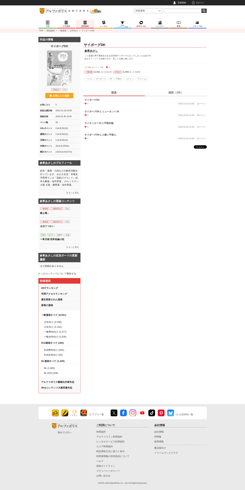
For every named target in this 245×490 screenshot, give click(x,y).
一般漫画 (62, 30)
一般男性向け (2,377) (55, 331)
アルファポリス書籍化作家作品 (57, 382)
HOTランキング (49, 288)
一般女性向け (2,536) (55, 336)
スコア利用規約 (104, 446)
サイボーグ (101, 79)
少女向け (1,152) (53, 327)
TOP (41, 30)
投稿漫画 (51, 30)
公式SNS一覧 (186, 414)
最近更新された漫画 (51, 299)
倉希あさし (91, 50)
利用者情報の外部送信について (112, 456)
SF (111, 79)
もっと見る (74, 193)
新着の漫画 (47, 305)
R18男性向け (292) (54, 350)
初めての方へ (65, 432)
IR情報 (157, 436)
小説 (43, 235)
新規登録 (182, 3)
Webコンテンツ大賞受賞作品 (56, 387)
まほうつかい (47, 226)
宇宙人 (119, 79)
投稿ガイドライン (105, 466)
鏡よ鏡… (45, 213)
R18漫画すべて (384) (52, 343)
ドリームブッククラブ (166, 452)
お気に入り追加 (61, 95)
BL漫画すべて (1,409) (53, 361)
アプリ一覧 (98, 414)
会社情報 (159, 431)
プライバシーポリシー (108, 470)
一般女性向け (57, 222)
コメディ (130, 79)
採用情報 (159, 441)
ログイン (200, 3)
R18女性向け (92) (53, 354)
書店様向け (160, 448)
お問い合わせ (103, 475)
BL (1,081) (49, 368)
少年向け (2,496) (53, 322)
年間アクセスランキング (54, 293)
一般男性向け (57, 209)
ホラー (50, 235)
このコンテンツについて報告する (58, 273)
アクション (142, 79)
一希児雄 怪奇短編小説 (52, 239)
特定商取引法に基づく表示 (110, 451)
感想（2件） (175, 92)
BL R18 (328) (51, 373)
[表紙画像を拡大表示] (59, 68)
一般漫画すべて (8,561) (53, 315)
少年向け (74, 30)
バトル (89, 79)
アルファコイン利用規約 (109, 436)
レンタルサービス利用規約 (110, 441)
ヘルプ (99, 461)
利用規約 (101, 431)
